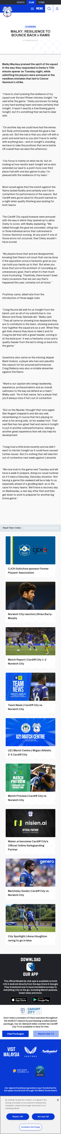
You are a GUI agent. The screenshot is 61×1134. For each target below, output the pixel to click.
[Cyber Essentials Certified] (40, 1071)
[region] (30, 1115)
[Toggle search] (49, 9)
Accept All (43, 1116)
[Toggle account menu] (57, 9)
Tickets (20, 2)
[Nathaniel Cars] (49, 1052)
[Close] (58, 1100)
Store (41, 2)
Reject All (17, 1116)
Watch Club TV (46, 1034)
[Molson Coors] (21, 1071)
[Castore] (30, 1052)
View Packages (15, 1034)
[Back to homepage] (7, 11)
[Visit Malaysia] (11, 1051)
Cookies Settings (30, 1127)
